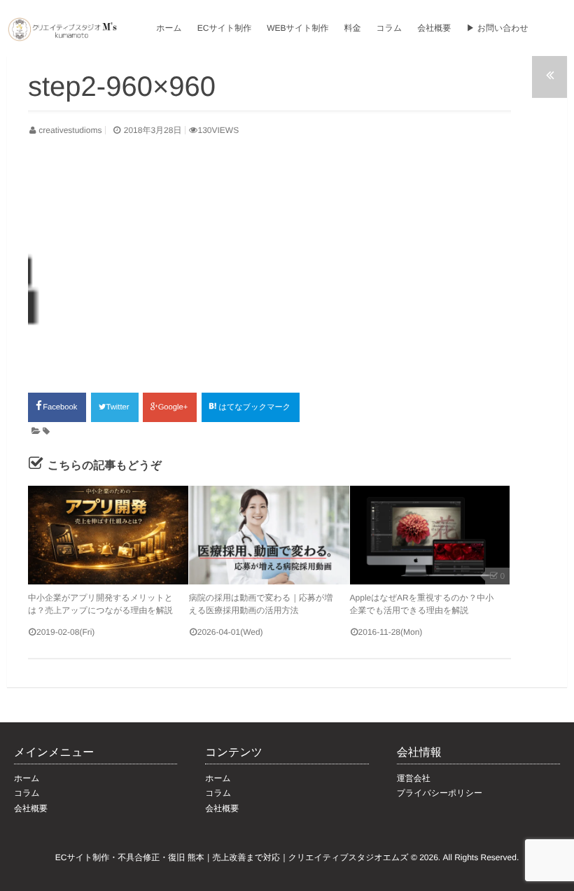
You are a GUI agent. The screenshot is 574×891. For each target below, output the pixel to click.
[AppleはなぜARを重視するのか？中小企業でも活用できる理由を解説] (430, 535)
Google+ (174, 407)
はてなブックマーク (255, 407)
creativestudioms (70, 130)
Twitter (119, 407)
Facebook (61, 407)
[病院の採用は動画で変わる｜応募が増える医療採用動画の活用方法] (269, 535)
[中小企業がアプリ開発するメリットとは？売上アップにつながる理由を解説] (108, 535)
